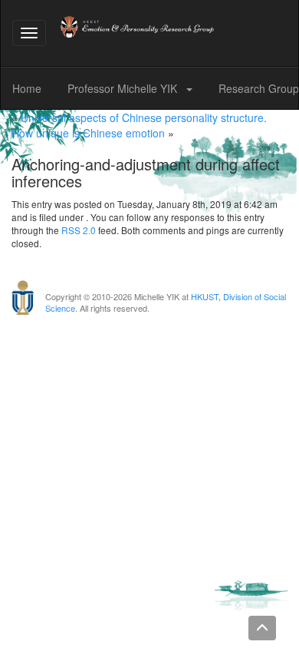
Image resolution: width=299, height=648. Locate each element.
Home (26, 88)
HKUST (205, 296)
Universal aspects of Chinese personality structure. (144, 117)
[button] (192, 88)
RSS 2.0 (78, 229)
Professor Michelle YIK (123, 88)
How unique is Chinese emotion (88, 133)
